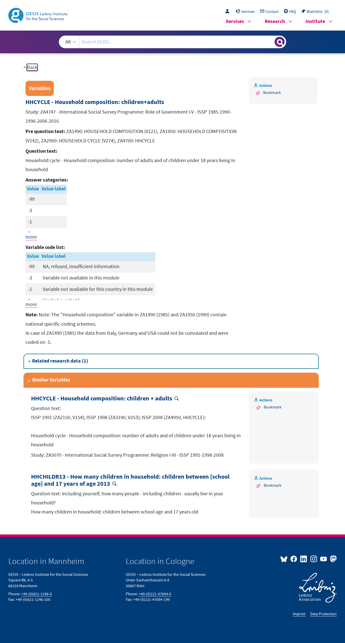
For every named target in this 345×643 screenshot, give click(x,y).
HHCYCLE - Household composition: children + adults (101, 399)
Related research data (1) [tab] (60, 361)
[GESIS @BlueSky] (285, 558)
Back (32, 67)
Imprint (299, 613)
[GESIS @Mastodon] (333, 558)
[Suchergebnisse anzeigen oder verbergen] (279, 42)
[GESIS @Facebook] (294, 558)
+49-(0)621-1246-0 (36, 594)
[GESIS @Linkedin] (304, 558)
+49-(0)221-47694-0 (155, 594)
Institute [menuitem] (315, 21)
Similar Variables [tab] (51, 380)
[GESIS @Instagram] (314, 558)
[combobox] (173, 42)
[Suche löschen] (270, 41)
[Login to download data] (228, 11)
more (31, 237)
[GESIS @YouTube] (324, 558)
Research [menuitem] (275, 21)
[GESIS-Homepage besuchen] (38, 15)
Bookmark (272, 92)
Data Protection (323, 613)
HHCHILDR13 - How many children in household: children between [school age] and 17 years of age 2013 (130, 480)
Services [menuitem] (235, 21)
